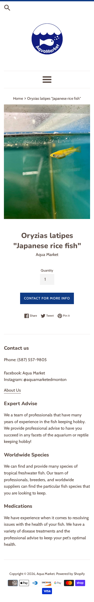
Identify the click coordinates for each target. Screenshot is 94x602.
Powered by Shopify (70, 574)
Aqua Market (46, 574)
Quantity (47, 270)
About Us (12, 390)
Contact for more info (47, 298)
